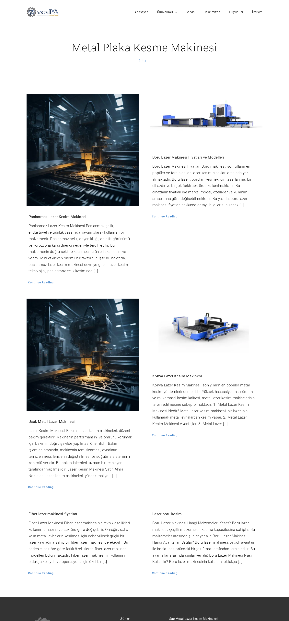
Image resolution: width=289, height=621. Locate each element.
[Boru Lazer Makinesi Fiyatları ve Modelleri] (206, 120)
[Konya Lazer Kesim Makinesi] (206, 332)
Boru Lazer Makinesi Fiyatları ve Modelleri (188, 157)
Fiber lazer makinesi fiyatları (53, 514)
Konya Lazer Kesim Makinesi (177, 376)
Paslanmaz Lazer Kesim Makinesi (58, 216)
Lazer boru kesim (167, 514)
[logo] (66, 618)
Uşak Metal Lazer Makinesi (52, 421)
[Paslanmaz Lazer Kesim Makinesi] (83, 150)
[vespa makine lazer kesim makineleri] (43, 9)
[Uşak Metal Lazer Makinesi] (83, 355)
